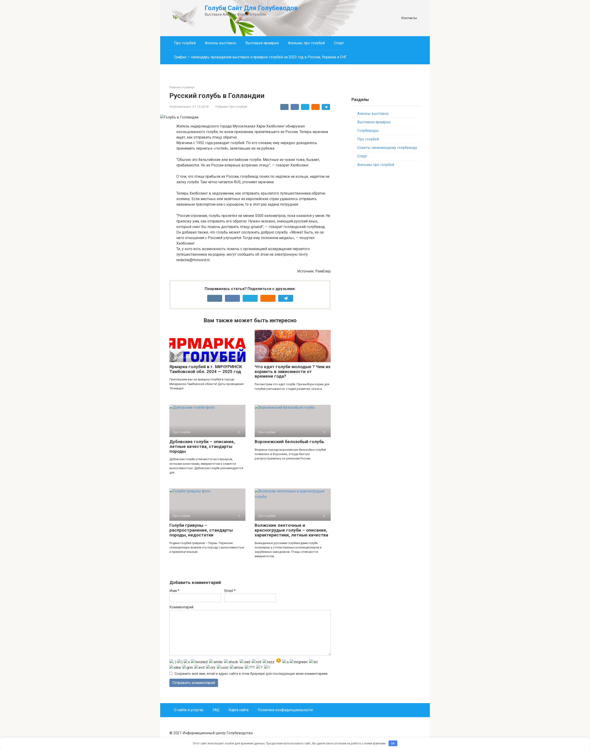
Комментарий (181, 607)
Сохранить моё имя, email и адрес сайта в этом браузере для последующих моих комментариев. (251, 674)
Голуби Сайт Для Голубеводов (251, 8)
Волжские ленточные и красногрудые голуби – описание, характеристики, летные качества (291, 530)
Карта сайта (238, 710)
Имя (174, 591)
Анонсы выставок (220, 43)
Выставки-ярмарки (262, 43)
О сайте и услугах (189, 710)
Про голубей (185, 43)
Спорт (339, 43)
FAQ (216, 710)
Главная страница (181, 87)
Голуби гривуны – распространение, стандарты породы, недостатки (201, 530)
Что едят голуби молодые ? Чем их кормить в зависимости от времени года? (292, 371)
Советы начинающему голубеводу (387, 147)
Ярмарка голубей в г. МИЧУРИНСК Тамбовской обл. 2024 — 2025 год (205, 369)
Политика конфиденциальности (285, 710)
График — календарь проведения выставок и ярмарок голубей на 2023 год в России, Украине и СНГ (260, 57)
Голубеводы (368, 130)
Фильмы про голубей (306, 43)
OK (393, 743)
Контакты (409, 18)
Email (230, 591)
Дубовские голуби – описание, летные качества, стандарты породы (202, 446)
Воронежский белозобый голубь (289, 441)
